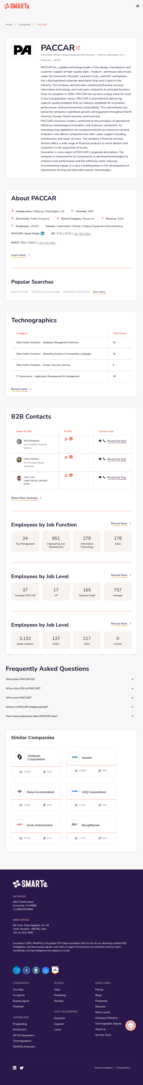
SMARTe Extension (24, 1046)
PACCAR (42, 24)
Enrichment (19, 1029)
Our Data (18, 989)
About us (100, 1029)
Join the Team (103, 1035)
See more (99, 292)
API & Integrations (23, 1035)
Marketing (60, 995)
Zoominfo (59, 1018)
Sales (57, 989)
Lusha (57, 1029)
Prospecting (20, 1024)
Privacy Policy (123, 1067)
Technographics (22, 1041)
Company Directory (106, 1018)
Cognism (59, 1024)
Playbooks (101, 1001)
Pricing (99, 989)
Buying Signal (21, 1001)
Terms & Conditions (104, 1067)
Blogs (98, 995)
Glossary (100, 1006)
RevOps (58, 1001)
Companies (25, 24)
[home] (17, 6)
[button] (138, 6)
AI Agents (19, 995)
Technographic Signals (108, 1023)
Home (9, 24)
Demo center (102, 1012)
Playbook (18, 1006)
